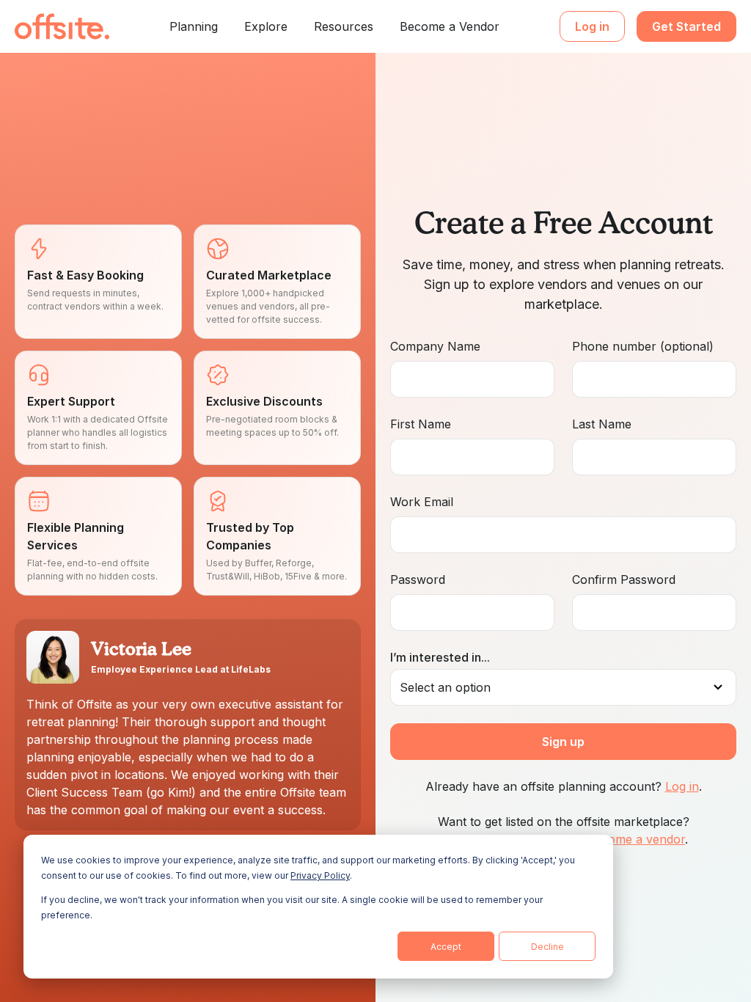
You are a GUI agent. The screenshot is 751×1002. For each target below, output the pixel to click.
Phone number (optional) (643, 346)
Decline (547, 946)
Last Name (601, 424)
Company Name (435, 346)
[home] (62, 26)
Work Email (421, 501)
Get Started (686, 26)
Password (417, 579)
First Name (420, 424)
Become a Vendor (449, 26)
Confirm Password (623, 579)
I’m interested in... (440, 657)
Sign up (563, 741)
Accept (446, 946)
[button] (194, 26)
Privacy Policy (320, 875)
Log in (592, 26)
